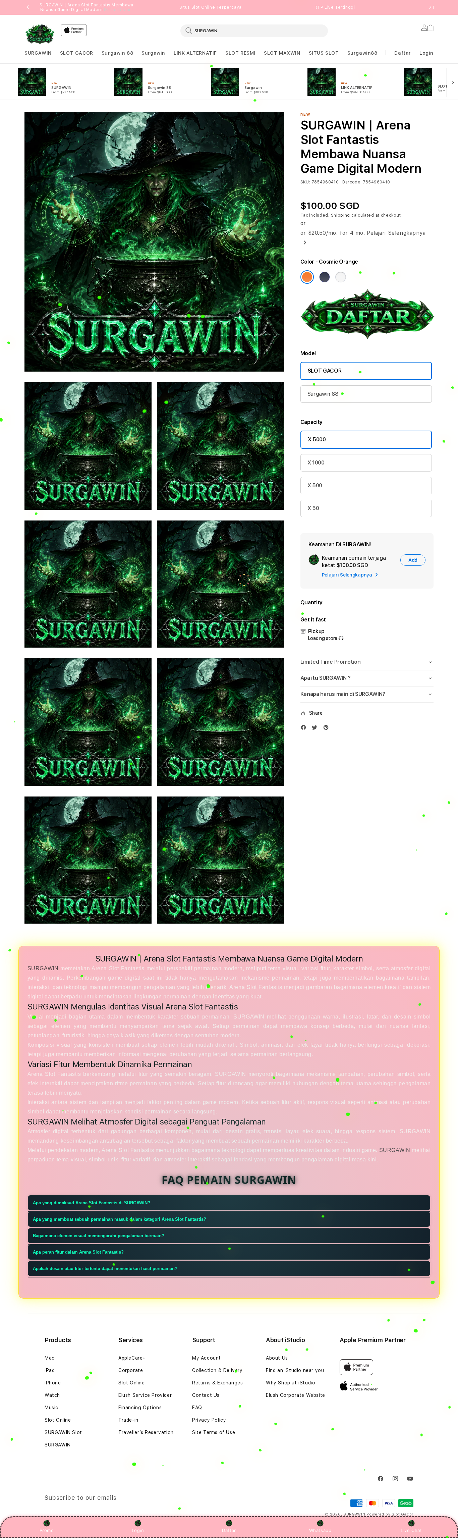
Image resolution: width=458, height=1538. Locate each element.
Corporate (130, 1370)
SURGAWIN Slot (63, 1432)
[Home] (39, 34)
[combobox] (254, 30)
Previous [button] (27, 7)
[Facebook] (305, 729)
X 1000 (316, 462)
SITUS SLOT (324, 53)
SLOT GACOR (76, 53)
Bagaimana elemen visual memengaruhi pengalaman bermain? (98, 1235)
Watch (52, 1395)
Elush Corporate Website (295, 1395)
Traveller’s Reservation (146, 1432)
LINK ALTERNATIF (195, 53)
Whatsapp (320, 1530)
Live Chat (411, 1530)
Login (138, 1530)
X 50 (313, 508)
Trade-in (128, 1420)
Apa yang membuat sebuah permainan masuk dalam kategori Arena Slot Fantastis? (119, 1218)
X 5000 (317, 439)
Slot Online (58, 1420)
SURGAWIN (38, 53)
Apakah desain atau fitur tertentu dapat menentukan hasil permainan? (105, 1268)
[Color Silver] (340, 277)
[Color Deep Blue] (324, 277)
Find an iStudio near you (295, 1370)
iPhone (53, 1382)
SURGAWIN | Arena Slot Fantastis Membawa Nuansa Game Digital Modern (86, 7)
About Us (277, 1358)
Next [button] (430, 7)
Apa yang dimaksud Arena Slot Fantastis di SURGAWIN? (91, 1202)
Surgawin (153, 53)
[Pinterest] (327, 729)
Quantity (311, 602)
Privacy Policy (209, 1420)
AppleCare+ (132, 1358)
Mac (50, 1358)
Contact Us (206, 1395)
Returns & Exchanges (217, 1382)
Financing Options (140, 1407)
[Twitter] (316, 729)
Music (51, 1407)
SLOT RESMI (240, 53)
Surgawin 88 (117, 53)
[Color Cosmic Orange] (307, 277)
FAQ (197, 1407)
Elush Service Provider (145, 1395)
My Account (206, 1358)
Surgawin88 (362, 53)
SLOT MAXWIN (282, 53)
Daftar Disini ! (118, 9)
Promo (47, 1530)
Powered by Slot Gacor (389, 1514)
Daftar (229, 1530)
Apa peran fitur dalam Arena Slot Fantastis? (78, 1251)
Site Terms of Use (213, 1432)
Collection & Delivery (217, 1370)
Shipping (340, 215)
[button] (38, 53)
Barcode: (351, 182)
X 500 (314, 485)
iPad (50, 1370)
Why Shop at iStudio (290, 1382)
